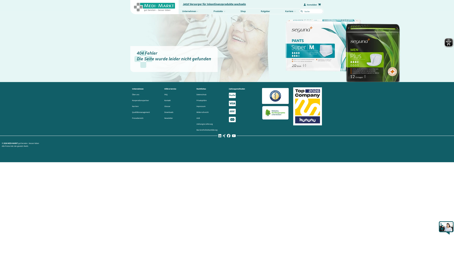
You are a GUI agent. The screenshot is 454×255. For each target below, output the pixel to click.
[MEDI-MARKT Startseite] (154, 7)
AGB (198, 118)
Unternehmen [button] (189, 11)
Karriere (135, 106)
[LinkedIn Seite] (219, 136)
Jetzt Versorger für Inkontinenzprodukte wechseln (214, 4)
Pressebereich (137, 118)
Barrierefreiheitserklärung (206, 130)
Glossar (167, 106)
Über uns (135, 94)
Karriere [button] (289, 11)
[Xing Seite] (224, 136)
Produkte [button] (221, 11)
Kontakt (167, 100)
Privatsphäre (201, 100)
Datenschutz (201, 94)
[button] (320, 4)
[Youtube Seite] (234, 136)
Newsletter (168, 118)
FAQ (166, 94)
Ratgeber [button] (265, 11)
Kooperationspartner (140, 100)
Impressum (200, 106)
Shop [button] (243, 11)
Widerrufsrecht (202, 112)
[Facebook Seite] (228, 136)
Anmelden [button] (311, 4)
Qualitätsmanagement (141, 112)
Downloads (168, 112)
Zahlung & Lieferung (204, 124)
